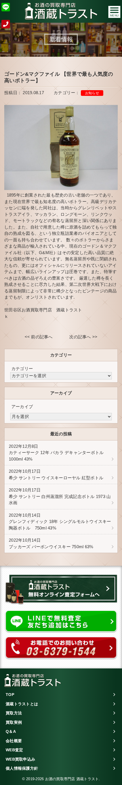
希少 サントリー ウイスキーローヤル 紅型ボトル (56, 474)
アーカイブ (22, 406)
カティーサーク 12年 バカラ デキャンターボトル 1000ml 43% (56, 452)
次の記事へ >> (83, 336)
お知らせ (92, 93)
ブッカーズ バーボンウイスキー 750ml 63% (51, 543)
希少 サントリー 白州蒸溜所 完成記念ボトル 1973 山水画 (60, 496)
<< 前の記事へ (39, 336)
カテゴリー (22, 368)
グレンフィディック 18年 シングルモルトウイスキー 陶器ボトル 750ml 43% (60, 521)
